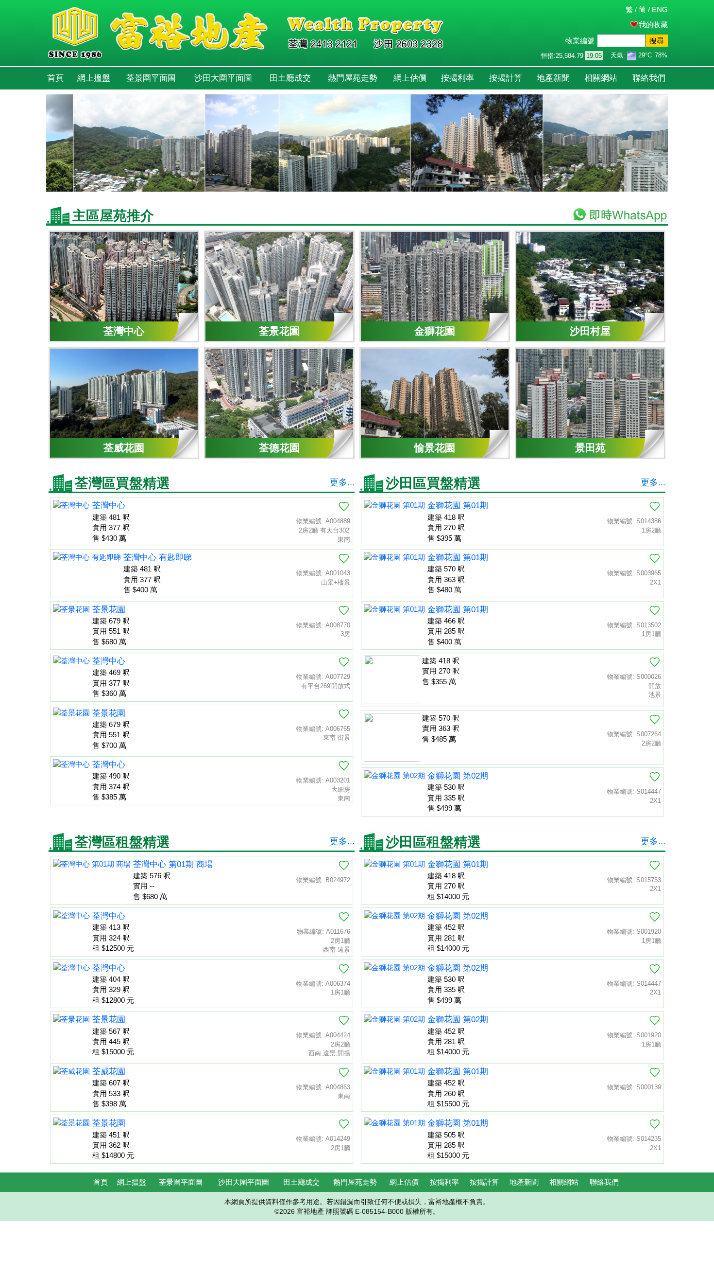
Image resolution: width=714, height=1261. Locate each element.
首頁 (55, 78)
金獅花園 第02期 (457, 776)
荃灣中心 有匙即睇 (157, 557)
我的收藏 (653, 24)
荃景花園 (108, 609)
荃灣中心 (108, 505)
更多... (342, 482)
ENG (660, 9)
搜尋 (656, 40)
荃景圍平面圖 (151, 78)
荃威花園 (108, 1071)
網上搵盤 (93, 78)
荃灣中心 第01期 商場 (173, 864)
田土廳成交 (290, 78)
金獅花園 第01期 (457, 505)
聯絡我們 (648, 78)
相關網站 (600, 78)
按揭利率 (457, 78)
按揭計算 (505, 78)
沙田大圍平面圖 (223, 78)
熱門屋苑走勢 (352, 78)
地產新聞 (553, 78)
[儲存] (344, 506)
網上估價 (409, 78)
